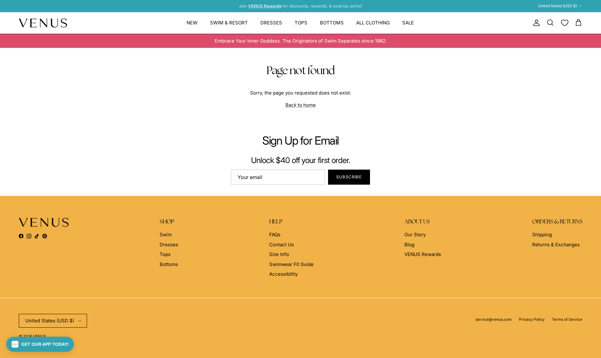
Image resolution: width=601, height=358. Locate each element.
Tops (301, 23)
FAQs (274, 235)
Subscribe (349, 176)
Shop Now (351, 8)
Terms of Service (567, 319)
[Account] (535, 23)
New (192, 23)
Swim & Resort (229, 23)
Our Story (415, 235)
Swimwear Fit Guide (291, 264)
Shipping (542, 235)
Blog (409, 245)
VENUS (39, 336)
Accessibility (283, 274)
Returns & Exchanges (556, 245)
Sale (408, 23)
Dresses (271, 23)
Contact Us (281, 245)
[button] (40, 344)
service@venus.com (493, 319)
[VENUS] (43, 23)
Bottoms (332, 23)
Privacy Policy (532, 319)
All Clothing (373, 23)
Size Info (279, 254)
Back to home (300, 105)
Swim (166, 235)
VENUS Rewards (422, 254)
